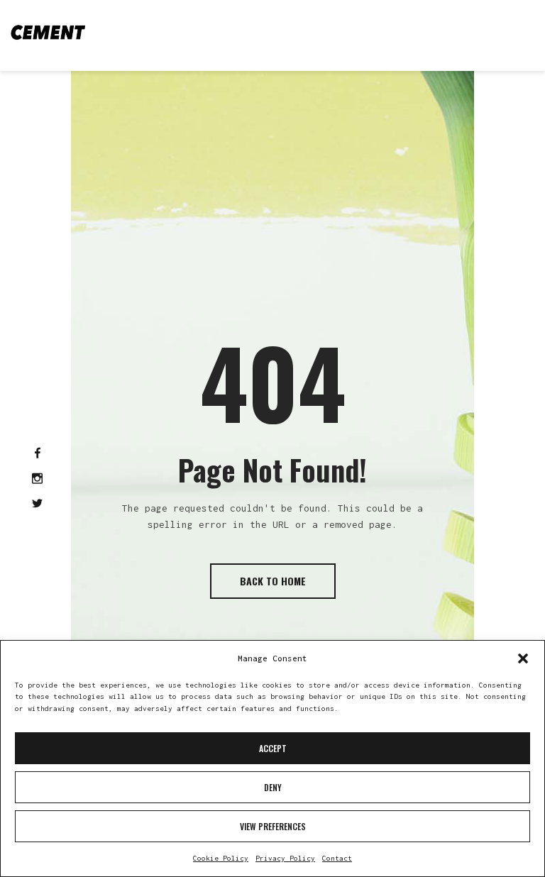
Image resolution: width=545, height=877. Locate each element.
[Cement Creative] (48, 32)
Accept (273, 748)
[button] (523, 658)
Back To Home (273, 580)
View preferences (273, 826)
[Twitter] (37, 504)
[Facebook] (37, 454)
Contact (337, 858)
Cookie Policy (220, 858)
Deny (273, 787)
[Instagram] (37, 480)
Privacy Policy (285, 858)
